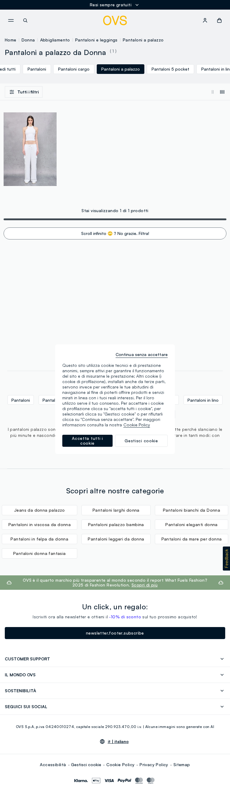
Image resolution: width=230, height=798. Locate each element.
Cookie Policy (120, 764)
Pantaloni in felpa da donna (39, 538)
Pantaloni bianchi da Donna (191, 510)
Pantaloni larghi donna (116, 510)
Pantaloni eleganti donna (191, 524)
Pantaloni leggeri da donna (116, 538)
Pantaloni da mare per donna (191, 538)
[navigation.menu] (11, 20)
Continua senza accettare (142, 354)
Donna (28, 39)
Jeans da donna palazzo (39, 510)
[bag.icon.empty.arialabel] (219, 20)
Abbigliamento (55, 39)
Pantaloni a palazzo (143, 39)
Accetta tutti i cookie (87, 441)
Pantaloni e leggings (96, 39)
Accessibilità (53, 764)
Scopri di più (144, 584)
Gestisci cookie (86, 764)
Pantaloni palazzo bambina (116, 524)
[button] (226, 559)
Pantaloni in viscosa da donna (39, 524)
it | (118, 741)
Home (10, 39)
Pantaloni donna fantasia (39, 553)
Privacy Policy (154, 764)
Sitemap (181, 764)
